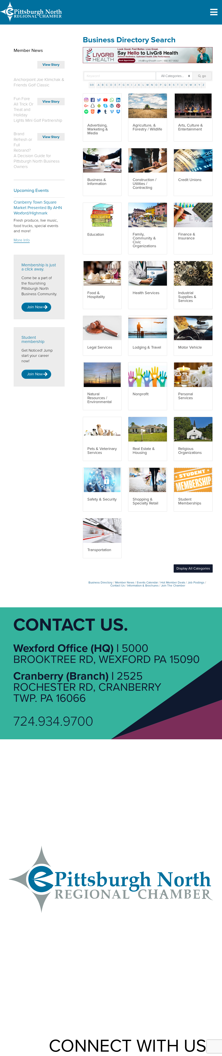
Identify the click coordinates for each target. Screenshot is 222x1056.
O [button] (156, 85)
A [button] (98, 85)
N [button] (152, 85)
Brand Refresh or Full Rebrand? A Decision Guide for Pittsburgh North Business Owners (37, 150)
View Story (50, 65)
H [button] (128, 85)
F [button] (119, 85)
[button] (193, 568)
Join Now (35, 307)
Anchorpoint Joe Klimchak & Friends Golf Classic (39, 82)
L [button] (143, 85)
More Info (22, 240)
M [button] (148, 85)
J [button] (135, 85)
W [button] (191, 85)
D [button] (111, 85)
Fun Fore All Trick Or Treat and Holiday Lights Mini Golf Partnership (38, 109)
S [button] (174, 85)
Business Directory (100, 582)
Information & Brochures (142, 585)
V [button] (186, 85)
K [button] (139, 85)
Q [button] (165, 85)
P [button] (161, 85)
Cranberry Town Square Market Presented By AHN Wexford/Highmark (38, 208)
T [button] (177, 85)
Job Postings (196, 582)
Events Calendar (147, 582)
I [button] (131, 85)
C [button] (107, 85)
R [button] (169, 85)
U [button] (182, 85)
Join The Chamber (173, 585)
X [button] (195, 85)
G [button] (123, 85)
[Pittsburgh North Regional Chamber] (31, 23)
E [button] (115, 85)
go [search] (204, 76)
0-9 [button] (92, 85)
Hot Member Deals (172, 582)
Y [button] (199, 85)
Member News (124, 582)
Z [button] (203, 85)
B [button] (102, 85)
